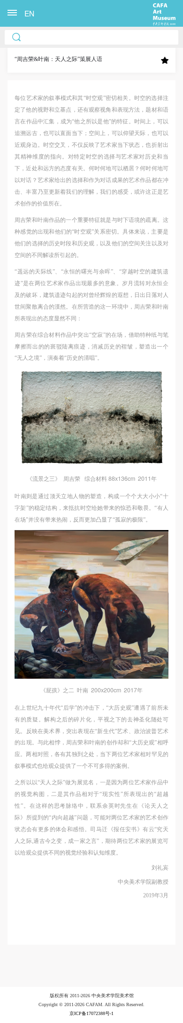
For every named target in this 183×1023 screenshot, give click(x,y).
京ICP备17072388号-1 (91, 1013)
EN (29, 13)
